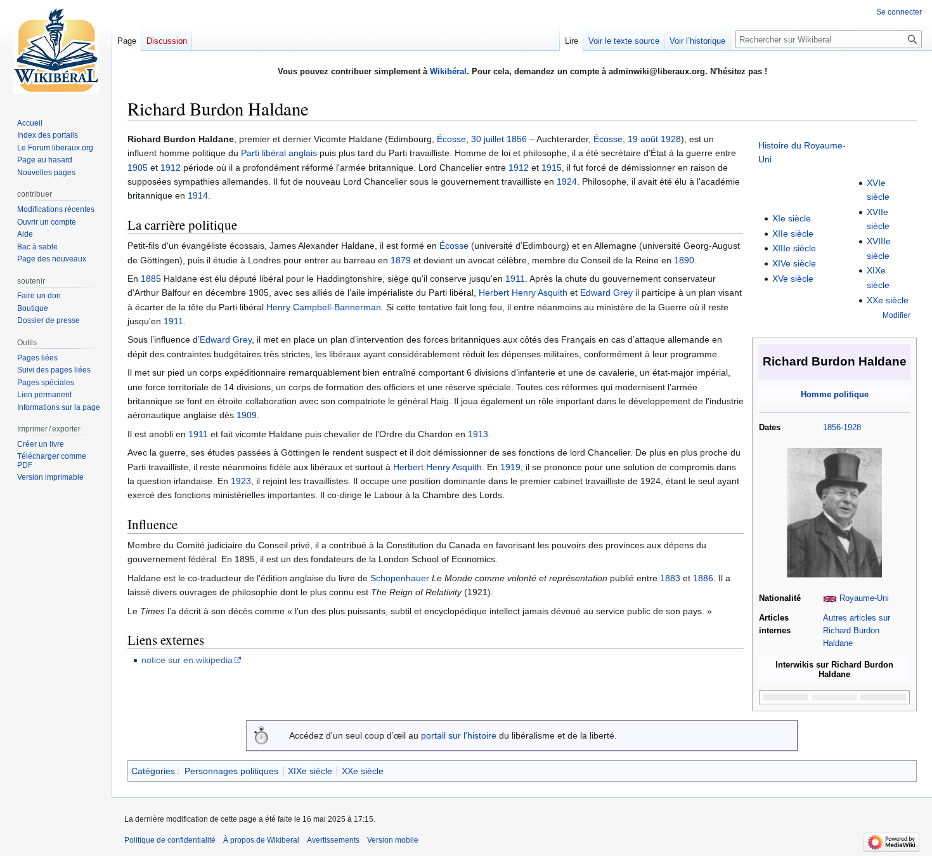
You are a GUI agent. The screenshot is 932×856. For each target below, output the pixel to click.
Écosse (451, 139)
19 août (643, 139)
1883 (670, 578)
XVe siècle (792, 278)
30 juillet (487, 139)
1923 (241, 481)
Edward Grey (606, 292)
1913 (478, 434)
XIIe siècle (792, 233)
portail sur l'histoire (458, 735)
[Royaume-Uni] (830, 598)
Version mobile (392, 840)
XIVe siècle (794, 263)
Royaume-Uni (864, 598)
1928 (852, 427)
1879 (401, 260)
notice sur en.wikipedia (187, 660)
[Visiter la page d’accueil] (56, 51)
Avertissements (333, 840)
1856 (832, 427)
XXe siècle (888, 300)
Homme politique (835, 394)
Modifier (896, 315)
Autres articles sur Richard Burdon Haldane (856, 631)
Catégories (153, 771)
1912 (170, 167)
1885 (151, 278)
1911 (515, 278)
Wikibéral (448, 71)
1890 (684, 260)
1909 (246, 415)
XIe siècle (791, 218)
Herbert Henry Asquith (523, 292)
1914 (198, 195)
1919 (510, 467)
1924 (567, 181)
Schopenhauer (399, 578)
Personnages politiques (231, 771)
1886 (703, 578)
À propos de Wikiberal (261, 840)
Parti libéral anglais (279, 153)
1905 (137, 167)
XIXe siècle (310, 771)
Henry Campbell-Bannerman (323, 307)
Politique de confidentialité (170, 840)
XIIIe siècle (794, 248)
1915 (551, 167)
